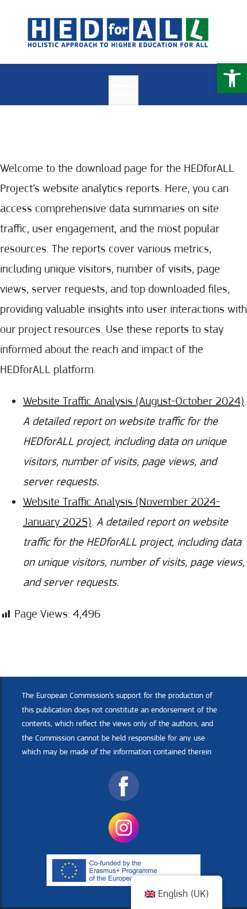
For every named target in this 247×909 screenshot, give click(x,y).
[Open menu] (123, 90)
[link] (232, 78)
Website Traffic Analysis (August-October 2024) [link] (133, 401)
